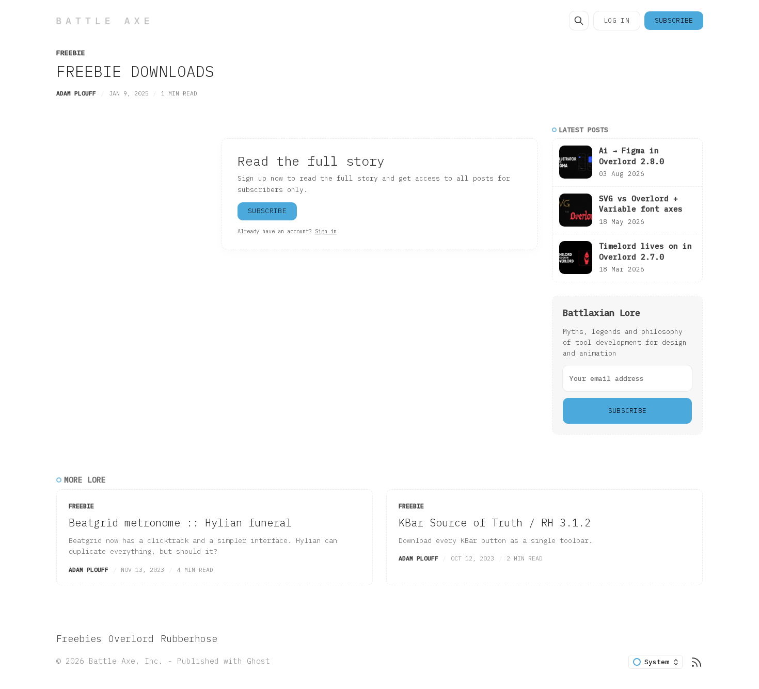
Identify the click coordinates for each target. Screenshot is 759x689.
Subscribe (674, 20)
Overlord (131, 639)
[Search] (579, 20)
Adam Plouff (76, 93)
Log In (616, 20)
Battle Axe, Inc (124, 661)
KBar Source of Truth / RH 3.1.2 (495, 523)
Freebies (79, 639)
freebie (70, 53)
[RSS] (696, 662)
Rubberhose (189, 639)
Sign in (326, 231)
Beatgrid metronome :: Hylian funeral (180, 523)
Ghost (258, 661)
